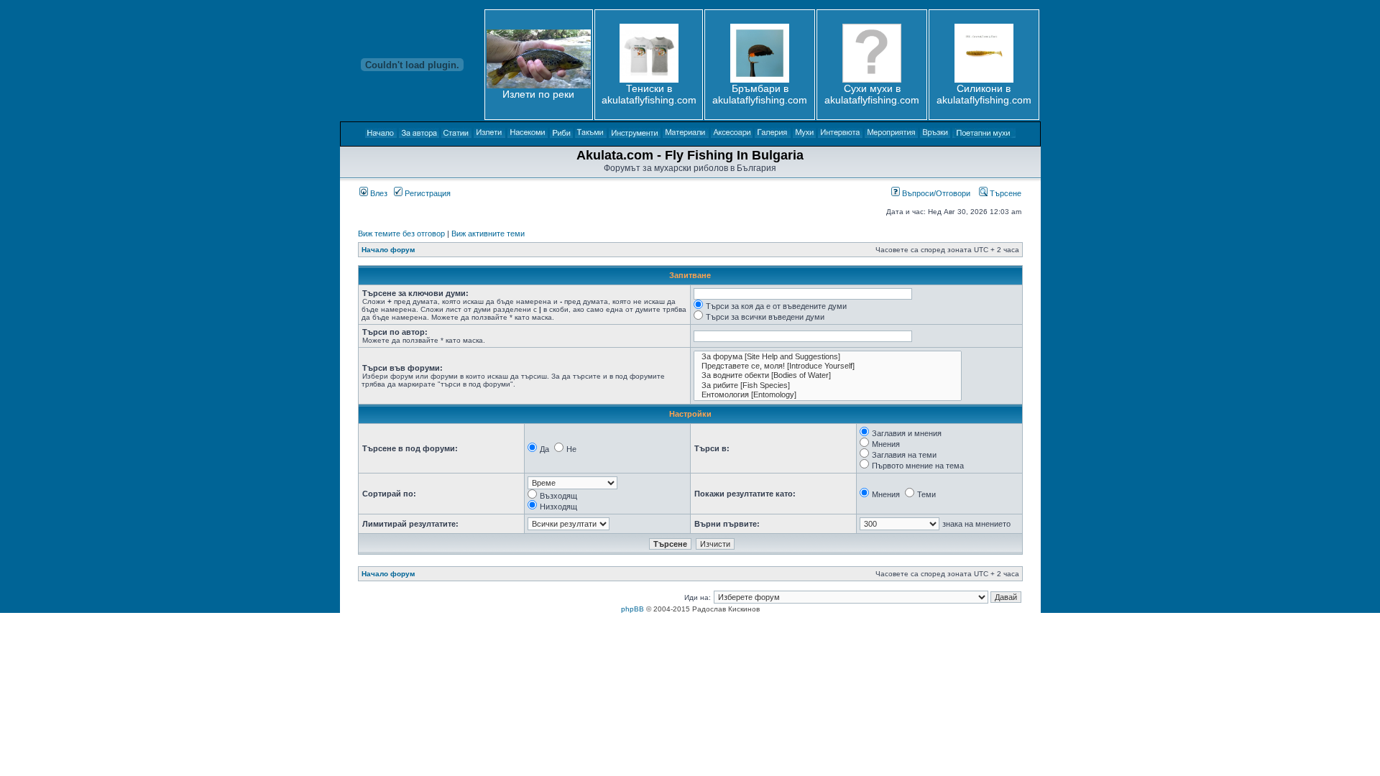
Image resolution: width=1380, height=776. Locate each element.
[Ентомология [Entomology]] (827, 394)
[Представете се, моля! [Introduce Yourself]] (827, 366)
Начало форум (388, 250)
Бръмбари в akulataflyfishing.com (759, 94)
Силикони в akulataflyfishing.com (984, 94)
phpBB (632, 609)
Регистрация (426, 193)
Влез (377, 193)
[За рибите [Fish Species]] (827, 385)
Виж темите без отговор (401, 233)
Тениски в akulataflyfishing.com (649, 94)
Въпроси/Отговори (935, 193)
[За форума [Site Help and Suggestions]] (827, 356)
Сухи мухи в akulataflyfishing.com (871, 94)
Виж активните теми (488, 233)
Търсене (1004, 193)
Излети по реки (538, 94)
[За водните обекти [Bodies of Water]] (827, 375)
